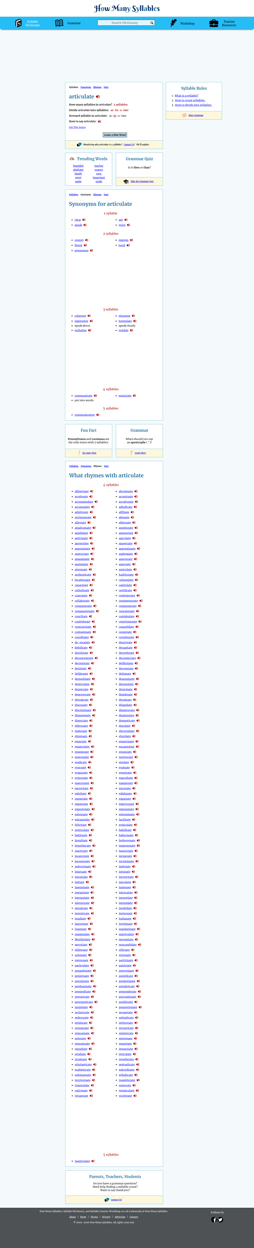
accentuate (126, 496)
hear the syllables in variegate (134, 1085)
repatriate (125, 1043)
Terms (94, 1216)
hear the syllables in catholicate (92, 590)
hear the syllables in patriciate (134, 965)
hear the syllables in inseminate (92, 887)
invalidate (125, 908)
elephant (78, 169)
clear (78, 219)
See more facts (88, 453)
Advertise (120, 1216)
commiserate (83, 606)
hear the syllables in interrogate (92, 903)
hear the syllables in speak (84, 225)
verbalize (81, 330)
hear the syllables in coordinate (91, 637)
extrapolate (82, 819)
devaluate (125, 699)
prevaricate (82, 996)
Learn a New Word (115, 135)
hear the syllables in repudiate (90, 1048)
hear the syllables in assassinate (92, 559)
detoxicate (82, 699)
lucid (122, 245)
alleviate (80, 522)
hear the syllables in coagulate (90, 595)
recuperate (126, 1012)
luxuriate (81, 929)
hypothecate (83, 845)
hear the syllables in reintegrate (136, 1033)
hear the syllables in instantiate (92, 892)
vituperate (81, 1095)
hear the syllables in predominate (94, 986)
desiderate (126, 694)
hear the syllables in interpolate (92, 897)
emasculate (82, 746)
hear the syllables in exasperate (135, 783)
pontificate (126, 976)
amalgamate (83, 527)
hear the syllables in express (131, 240)
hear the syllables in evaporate (90, 772)
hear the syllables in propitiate (90, 1007)
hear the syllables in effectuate (90, 725)
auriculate (125, 569)
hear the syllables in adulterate (91, 512)
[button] (152, 23)
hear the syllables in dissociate (90, 720)
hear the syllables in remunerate (92, 1043)
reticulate (125, 1054)
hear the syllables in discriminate (94, 710)
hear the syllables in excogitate (91, 788)
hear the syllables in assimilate (91, 564)
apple (78, 181)
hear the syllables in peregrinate (137, 970)
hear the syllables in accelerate (90, 496)
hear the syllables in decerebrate (137, 652)
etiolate (124, 762)
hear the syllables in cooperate (134, 632)
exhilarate (125, 793)
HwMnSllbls (127, 8)
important (99, 177)
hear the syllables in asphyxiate (135, 553)
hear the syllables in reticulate (134, 1054)
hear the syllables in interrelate (135, 897)
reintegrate (126, 1033)
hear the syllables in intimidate (135, 903)
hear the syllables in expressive (91, 321)
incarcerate (82, 856)
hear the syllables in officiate (132, 949)
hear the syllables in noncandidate (139, 944)
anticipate (81, 538)
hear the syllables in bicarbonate (93, 579)
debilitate (81, 647)
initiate (79, 882)
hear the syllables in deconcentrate (96, 658)
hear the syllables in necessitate (136, 939)
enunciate (125, 395)
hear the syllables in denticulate (92, 684)
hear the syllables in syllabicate (135, 1075)
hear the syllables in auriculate (135, 569)
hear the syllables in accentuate (135, 496)
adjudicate (125, 507)
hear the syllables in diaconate (90, 705)
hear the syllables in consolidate (137, 626)
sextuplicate (127, 1064)
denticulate (82, 684)
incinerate (125, 856)
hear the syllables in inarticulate (92, 1161)
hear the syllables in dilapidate (135, 705)
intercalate (126, 892)
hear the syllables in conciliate (90, 616)
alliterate (125, 522)
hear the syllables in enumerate (91, 751)
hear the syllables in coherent (89, 315)
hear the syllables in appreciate (135, 543)
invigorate (125, 913)
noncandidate (128, 944)
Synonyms (86, 87)
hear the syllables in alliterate (133, 522)
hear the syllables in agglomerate (94, 517)
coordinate (82, 637)
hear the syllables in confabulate (137, 616)
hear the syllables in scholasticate (94, 1064)
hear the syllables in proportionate (140, 1007)
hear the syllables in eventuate (134, 772)
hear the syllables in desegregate (93, 694)
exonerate (81, 798)
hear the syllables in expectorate (137, 804)
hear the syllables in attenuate (90, 569)
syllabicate (126, 1075)
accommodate (84, 501)
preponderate (127, 991)
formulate (125, 321)
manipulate (82, 934)
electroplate (127, 731)
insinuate (125, 887)
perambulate (83, 970)
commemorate (128, 600)
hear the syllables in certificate (135, 590)
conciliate (81, 616)
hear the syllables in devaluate (134, 699)
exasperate (126, 783)
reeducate (81, 1022)
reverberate (126, 1059)
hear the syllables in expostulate (93, 809)
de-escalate (82, 642)
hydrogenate (127, 840)
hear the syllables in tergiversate (93, 1080)
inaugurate (126, 851)
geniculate (126, 824)
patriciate (125, 965)
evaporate (81, 772)
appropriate (82, 548)
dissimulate (126, 715)
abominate (126, 491)
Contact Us (129, 144)
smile (99, 181)
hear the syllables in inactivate (90, 850)
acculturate (126, 501)
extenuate (81, 814)
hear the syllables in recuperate (135, 1012)
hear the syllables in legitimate (135, 923)
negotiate (81, 944)
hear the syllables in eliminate (90, 736)
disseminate (83, 715)
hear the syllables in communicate (95, 395)
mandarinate (127, 929)
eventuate (125, 772)
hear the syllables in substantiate (94, 1075)
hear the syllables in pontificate (136, 976)
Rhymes (97, 87)
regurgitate (126, 1028)
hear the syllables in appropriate (93, 548)
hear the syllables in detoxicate (91, 699)
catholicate (82, 590)
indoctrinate (83, 866)
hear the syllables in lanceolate (91, 923)
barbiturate (126, 574)
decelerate (81, 653)
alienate (124, 517)
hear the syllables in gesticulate (92, 830)
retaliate (80, 1054)
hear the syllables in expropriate (137, 809)
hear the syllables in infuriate (133, 871)
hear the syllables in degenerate (136, 668)
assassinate (82, 559)
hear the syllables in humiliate (90, 840)
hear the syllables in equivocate (136, 757)
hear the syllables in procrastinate (139, 996)
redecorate (82, 1017)
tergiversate (83, 1080)
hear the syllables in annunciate (136, 533)
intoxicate (81, 908)
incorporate (82, 861)
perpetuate (82, 976)
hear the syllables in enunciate (134, 395)
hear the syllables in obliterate (90, 949)
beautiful (78, 165)
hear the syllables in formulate (134, 321)
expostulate (82, 809)
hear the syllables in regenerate (91, 1028)
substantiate (83, 1075)
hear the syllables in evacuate (89, 767)
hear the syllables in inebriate (133, 866)
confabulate (126, 616)
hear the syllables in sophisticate (93, 1069)
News (83, 1216)
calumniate (126, 580)
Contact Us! (116, 1199)
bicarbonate (82, 580)
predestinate (127, 981)
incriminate (126, 861)
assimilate (81, 564)
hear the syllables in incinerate (135, 856)
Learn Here (139, 453)
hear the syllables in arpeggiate (91, 553)
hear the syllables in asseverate (135, 559)
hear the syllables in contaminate (94, 632)
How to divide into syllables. (193, 105)
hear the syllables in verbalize (89, 330)
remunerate (82, 1043)
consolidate (126, 626)
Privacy (106, 1216)
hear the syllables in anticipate (90, 538)
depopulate (126, 684)
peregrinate (126, 970)
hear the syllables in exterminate (137, 814)
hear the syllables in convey (86, 240)
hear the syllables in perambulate (94, 970)
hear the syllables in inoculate (134, 882)
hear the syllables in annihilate (91, 533)
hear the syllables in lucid (128, 245)
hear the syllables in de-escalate (93, 642)
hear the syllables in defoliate (89, 668)
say (121, 219)
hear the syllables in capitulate (135, 585)
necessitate (126, 939)
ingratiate (81, 877)
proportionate (128, 1007)
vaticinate (81, 1090)
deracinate (126, 689)
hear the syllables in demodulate (93, 679)
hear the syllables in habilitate (134, 830)
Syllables (73, 194)
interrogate (82, 903)
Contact (134, 1216)
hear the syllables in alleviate (89, 522)
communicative (85, 414)
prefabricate (127, 986)
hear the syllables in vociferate (135, 1095)
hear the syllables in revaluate (90, 1059)
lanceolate (81, 923)
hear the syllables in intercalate (135, 892)
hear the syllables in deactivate (135, 642)
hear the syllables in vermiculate (137, 1090)
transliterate (127, 1080)
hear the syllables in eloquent (133, 315)
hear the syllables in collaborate (92, 600)
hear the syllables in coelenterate (138, 595)
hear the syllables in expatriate (91, 804)
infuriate (124, 871)
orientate (81, 955)
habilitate (125, 830)
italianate (125, 918)
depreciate (82, 689)
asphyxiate (126, 554)
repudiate (81, 1049)
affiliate (124, 512)
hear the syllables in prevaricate (92, 996)
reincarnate (82, 1033)
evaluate (124, 767)
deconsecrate (127, 658)
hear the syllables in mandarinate (138, 929)
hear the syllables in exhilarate (135, 793)
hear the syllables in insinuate (134, 887)
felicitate (81, 824)
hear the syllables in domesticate (137, 720)
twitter (220, 1220)
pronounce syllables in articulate (99, 121)
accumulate (82, 507)
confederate (82, 621)
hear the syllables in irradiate (89, 918)
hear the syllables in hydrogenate (138, 840)
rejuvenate (126, 1038)
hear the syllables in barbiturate (136, 574)
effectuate (81, 725)
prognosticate (84, 1002)
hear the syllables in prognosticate (95, 1002)
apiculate (125, 538)
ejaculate (125, 725)
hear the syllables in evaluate (132, 767)
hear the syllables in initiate (87, 882)
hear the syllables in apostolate (91, 543)
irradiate (80, 918)
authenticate (83, 574)
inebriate (125, 866)
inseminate (82, 887)
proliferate (126, 1002)
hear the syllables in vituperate (91, 1095)
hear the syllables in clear (83, 219)
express (123, 240)
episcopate (82, 757)
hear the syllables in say (125, 219)
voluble (123, 330)
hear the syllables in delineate (134, 673)
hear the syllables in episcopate (91, 757)
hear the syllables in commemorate (140, 600)
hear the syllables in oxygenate (91, 960)
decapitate (126, 647)
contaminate (83, 632)
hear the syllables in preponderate (139, 991)
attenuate (81, 569)
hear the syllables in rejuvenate (135, 1038)
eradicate (81, 762)
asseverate (126, 559)
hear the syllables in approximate (138, 548)
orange (99, 169)
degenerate (126, 668)
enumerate (82, 752)
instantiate (82, 892)
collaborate (82, 600)
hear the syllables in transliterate (138, 1080)
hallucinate (126, 835)
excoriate (125, 788)
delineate (125, 673)
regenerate (82, 1028)
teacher (98, 165)
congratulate (83, 626)
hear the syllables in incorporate (92, 861)
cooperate (125, 632)
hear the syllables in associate (133, 564)
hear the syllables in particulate (92, 965)
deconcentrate (84, 658)
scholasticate (83, 1064)
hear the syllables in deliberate (91, 673)
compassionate (84, 611)
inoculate (125, 882)
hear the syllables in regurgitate (136, 1028)
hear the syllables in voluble (131, 330)
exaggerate (82, 783)
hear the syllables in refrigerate (135, 1022)
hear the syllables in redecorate (91, 1017)
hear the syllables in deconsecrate (138, 658)
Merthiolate (82, 939)
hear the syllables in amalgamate (94, 527)
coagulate (81, 595)
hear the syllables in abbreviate (91, 491)
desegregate (83, 694)
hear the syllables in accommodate (96, 501)
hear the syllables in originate (133, 955)
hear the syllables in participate (136, 960)
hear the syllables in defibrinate (136, 663)
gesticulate (82, 830)
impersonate (127, 845)
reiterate (80, 1038)
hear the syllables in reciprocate (92, 1012)
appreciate (126, 543)
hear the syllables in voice (128, 225)
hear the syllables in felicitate (89, 824)
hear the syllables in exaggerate (92, 783)
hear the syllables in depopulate (136, 684)
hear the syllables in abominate (135, 491)
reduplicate (126, 1017)
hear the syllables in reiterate (89, 1038)
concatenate (127, 611)
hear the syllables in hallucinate (136, 835)
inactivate (81, 851)
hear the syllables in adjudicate (135, 507)
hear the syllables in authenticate (94, 574)
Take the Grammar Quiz (142, 181)
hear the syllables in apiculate (133, 538)
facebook (214, 1220)
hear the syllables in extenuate (90, 814)
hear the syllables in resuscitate (136, 1048)
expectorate (126, 804)
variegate (125, 1085)
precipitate (82, 981)
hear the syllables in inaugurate (136, 850)
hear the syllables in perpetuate (92, 976)
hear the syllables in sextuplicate (137, 1064)
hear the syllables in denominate (137, 679)
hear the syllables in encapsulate (137, 746)
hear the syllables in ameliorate (136, 527)
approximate (127, 548)
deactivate (125, 642)
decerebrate (126, 653)
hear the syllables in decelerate (91, 652)
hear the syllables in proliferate (135, 1002)
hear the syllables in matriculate (137, 934)
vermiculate (126, 1090)
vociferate (125, 1095)
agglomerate (83, 517)
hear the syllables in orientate (89, 955)
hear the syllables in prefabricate (137, 986)
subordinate (127, 1069)
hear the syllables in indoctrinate (93, 866)
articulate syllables (98, 96)
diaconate (81, 705)
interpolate (82, 897)
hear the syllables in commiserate (94, 606)
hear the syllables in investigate (92, 913)
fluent (78, 245)
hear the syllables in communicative (97, 414)
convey (79, 240)
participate (126, 960)
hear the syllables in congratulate (94, 626)
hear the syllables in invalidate (135, 908)
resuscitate (126, 1049)
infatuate (81, 871)
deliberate (81, 673)
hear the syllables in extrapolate (92, 819)
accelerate (81, 496)
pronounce (82, 250)
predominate (83, 986)
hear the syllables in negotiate (90, 944)
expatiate (125, 798)
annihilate (81, 533)
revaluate (81, 1059)
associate (125, 564)
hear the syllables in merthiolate (93, 939)
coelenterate (127, 595)
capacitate (81, 585)
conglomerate (128, 621)
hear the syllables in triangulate (92, 1085)
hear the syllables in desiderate (135, 694)
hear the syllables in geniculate (135, 824)
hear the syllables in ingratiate (90, 877)
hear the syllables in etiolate (132, 762)
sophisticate (83, 1069)
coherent (80, 315)
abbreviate (82, 491)
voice (122, 225)
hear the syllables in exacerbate (135, 778)
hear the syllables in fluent (85, 245)
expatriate (81, 804)
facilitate (125, 819)
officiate (124, 950)
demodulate (83, 679)
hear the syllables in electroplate (137, 731)
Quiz (106, 87)
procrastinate (127, 996)
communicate (83, 395)
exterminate (127, 814)
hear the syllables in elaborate (90, 731)
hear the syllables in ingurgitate (136, 877)
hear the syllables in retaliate (88, 1054)
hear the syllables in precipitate (92, 981)
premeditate (83, 991)
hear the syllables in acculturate (136, 501)
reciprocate (82, 1012)
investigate (82, 913)
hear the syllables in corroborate (137, 637)
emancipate (126, 741)
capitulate (125, 585)
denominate (127, 679)
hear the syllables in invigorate (135, 913)
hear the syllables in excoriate (133, 788)
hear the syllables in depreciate (91, 689)
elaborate (81, 731)
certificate (125, 590)
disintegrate (127, 710)
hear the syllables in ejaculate (133, 725)
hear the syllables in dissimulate (137, 715)
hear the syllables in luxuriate (89, 929)
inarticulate (82, 1161)
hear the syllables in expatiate (134, 798)
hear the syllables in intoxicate (90, 908)
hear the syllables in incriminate (137, 861)
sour (99, 173)
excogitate (82, 788)
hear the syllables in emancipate (137, 741)
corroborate (126, 637)
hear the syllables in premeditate (93, 991)
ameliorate (126, 527)
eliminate (81, 736)
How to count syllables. (190, 100)
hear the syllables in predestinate (138, 981)
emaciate (81, 741)
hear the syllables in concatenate (137, 611)
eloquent (124, 315)
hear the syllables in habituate (90, 835)
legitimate (126, 923)
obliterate (81, 950)
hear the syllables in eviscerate (90, 778)
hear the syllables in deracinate (135, 689)
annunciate (126, 533)
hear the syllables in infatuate (89, 871)
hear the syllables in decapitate (135, 647)
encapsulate (126, 746)
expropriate (126, 809)
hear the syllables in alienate (132, 517)
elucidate (125, 736)
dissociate (81, 720)
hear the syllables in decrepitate (92, 663)
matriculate (126, 934)
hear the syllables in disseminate (93, 715)
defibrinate (126, 663)
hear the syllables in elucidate (133, 736)
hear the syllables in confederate (93, 621)
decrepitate (82, 663)
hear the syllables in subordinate (137, 1069)
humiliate (81, 840)
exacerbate (126, 778)
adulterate (81, 512)
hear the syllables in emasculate (92, 746)
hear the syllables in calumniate (136, 579)
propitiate (81, 1007)
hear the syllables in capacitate (91, 585)
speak (78, 225)
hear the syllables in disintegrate (137, 710)
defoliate (81, 668)
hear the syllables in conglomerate (140, 621)
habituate (81, 835)
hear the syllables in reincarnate (92, 1033)
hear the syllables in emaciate (89, 741)
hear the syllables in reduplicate (136, 1017)
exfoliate (80, 793)
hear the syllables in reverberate (136, 1059)
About (72, 1216)
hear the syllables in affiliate (132, 512)
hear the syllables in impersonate (138, 845)
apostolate (82, 543)
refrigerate (126, 1022)
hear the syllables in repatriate (134, 1043)
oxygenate (81, 960)
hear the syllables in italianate (134, 918)
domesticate (127, 720)
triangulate (82, 1085)
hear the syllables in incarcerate (92, 856)
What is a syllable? (186, 95)
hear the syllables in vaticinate (90, 1090)
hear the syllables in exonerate (90, 798)
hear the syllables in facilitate (133, 819)
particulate (82, 965)
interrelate (126, 897)
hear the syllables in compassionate (97, 611)
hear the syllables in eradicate (89, 762)
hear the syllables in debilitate (90, 647)
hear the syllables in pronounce (91, 250)
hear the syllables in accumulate (92, 507)
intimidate (126, 903)
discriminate (83, 710)
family (78, 173)
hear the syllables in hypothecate (93, 845)
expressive (81, 321)
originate (125, 955)
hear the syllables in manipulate (92, 934)
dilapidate (125, 705)
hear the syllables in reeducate (90, 1022)
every (78, 177)
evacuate (80, 767)
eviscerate (81, 778)
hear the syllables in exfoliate (89, 793)
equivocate (126, 757)
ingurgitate (126, 877)
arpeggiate (82, 554)
